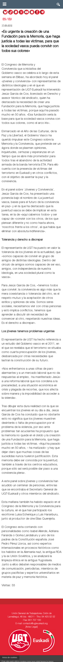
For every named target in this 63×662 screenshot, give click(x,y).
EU (10, 19)
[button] (58, 5)
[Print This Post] (60, 57)
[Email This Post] (43, 57)
